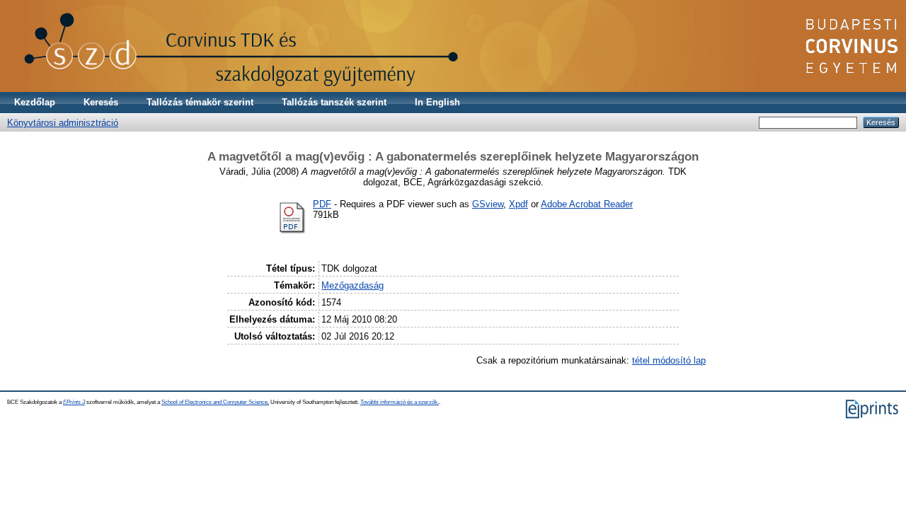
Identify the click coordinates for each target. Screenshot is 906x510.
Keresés (101, 102)
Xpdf (518, 204)
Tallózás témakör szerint (200, 102)
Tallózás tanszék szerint (334, 102)
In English (437, 102)
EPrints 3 (74, 402)
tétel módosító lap (669, 360)
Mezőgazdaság (352, 285)
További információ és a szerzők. (399, 402)
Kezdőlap (34, 102)
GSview (487, 204)
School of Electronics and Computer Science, (215, 402)
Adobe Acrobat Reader (587, 204)
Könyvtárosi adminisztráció (62, 122)
